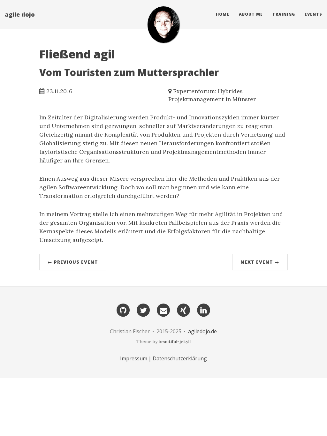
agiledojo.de (202, 331)
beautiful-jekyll (175, 341)
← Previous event (73, 262)
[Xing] (183, 309)
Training (283, 14)
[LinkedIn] (203, 309)
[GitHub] (123, 309)
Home (222, 14)
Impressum (133, 358)
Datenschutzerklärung (180, 358)
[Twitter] (143, 309)
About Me (251, 14)
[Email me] (163, 309)
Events (313, 14)
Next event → (259, 262)
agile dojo (20, 14)
